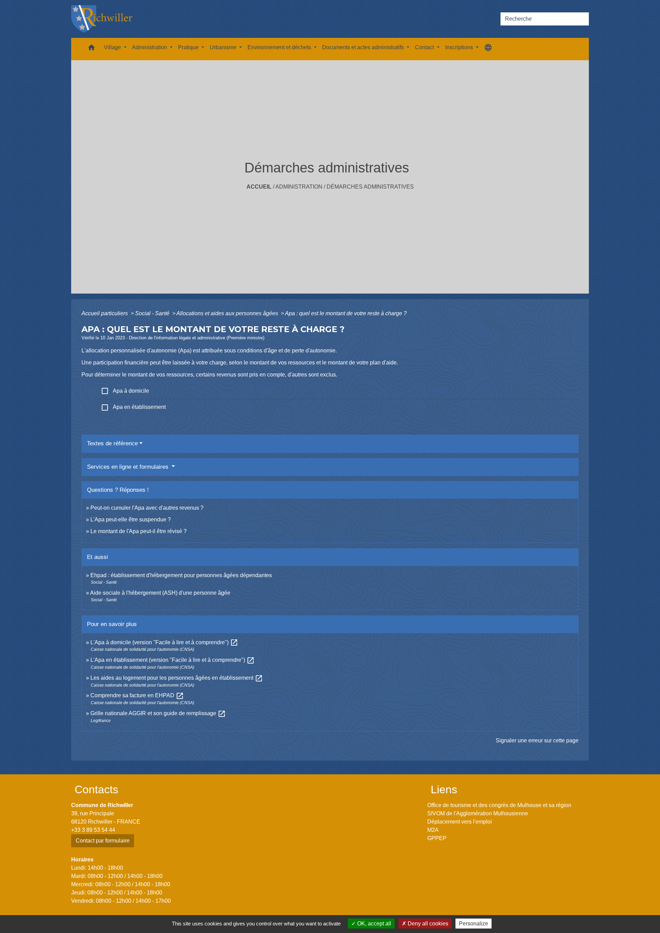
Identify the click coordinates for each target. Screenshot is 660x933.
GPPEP (437, 838)
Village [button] (113, 47)
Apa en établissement (133, 407)
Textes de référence (112, 443)
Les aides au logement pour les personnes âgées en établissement (176, 678)
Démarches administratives (370, 187)
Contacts (96, 789)
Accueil (259, 187)
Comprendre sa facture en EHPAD (137, 695)
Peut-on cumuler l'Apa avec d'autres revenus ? (147, 508)
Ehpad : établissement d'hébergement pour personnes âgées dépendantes (181, 575)
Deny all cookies (427, 923)
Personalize (473, 923)
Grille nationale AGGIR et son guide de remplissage (158, 713)
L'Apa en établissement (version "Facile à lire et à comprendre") (172, 660)
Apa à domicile (125, 391)
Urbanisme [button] (224, 47)
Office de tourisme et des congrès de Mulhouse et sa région (499, 805)
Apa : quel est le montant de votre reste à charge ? (346, 313)
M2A (433, 830)
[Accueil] (101, 18)
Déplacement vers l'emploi (459, 822)
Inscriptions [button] (459, 47)
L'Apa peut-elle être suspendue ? (130, 519)
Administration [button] (150, 47)
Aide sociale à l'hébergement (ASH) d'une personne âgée (160, 593)
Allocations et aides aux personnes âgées (227, 313)
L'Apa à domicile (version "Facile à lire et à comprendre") (164, 642)
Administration (298, 187)
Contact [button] (425, 47)
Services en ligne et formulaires (128, 467)
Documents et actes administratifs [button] (363, 47)
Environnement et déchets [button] (280, 47)
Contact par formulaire (103, 841)
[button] (91, 49)
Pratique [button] (189, 47)
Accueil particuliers (105, 313)
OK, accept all (373, 923)
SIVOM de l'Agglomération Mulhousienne (477, 813)
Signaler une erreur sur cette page (537, 740)
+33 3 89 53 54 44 (93, 830)
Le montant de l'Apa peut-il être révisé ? (138, 531)
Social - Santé (153, 313)
